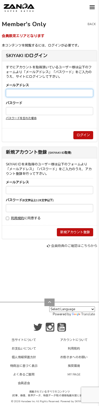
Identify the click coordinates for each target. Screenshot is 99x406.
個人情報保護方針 (24, 357)
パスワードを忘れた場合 (21, 118)
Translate (88, 314)
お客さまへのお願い (74, 357)
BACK (92, 24)
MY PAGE (74, 374)
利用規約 (17, 218)
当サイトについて (24, 340)
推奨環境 (74, 366)
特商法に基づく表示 (24, 366)
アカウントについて (74, 340)
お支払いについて (24, 349)
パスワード (14, 103)
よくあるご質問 (24, 374)
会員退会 (24, 383)
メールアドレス (17, 85)
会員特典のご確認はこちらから (74, 246)
